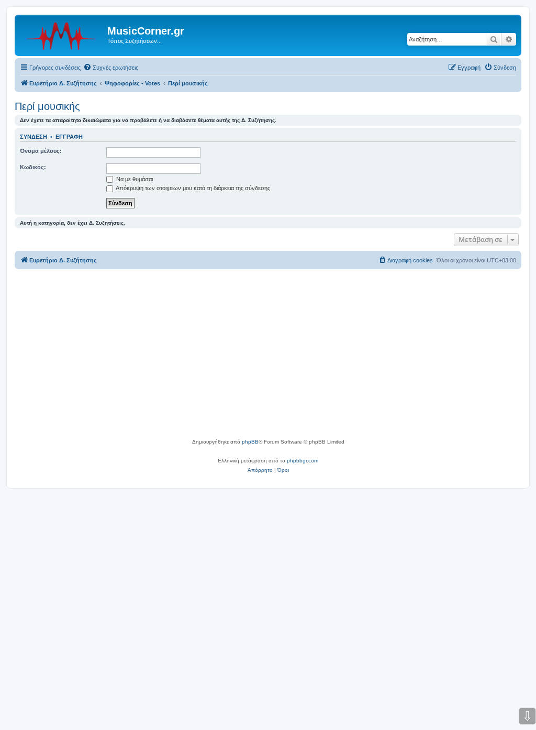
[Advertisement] (268, 358)
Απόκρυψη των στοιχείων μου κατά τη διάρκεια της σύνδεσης (192, 188)
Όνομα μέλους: (41, 151)
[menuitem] (110, 67)
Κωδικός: (33, 167)
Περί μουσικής (47, 106)
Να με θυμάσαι (134, 179)
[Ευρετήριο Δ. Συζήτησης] (62, 34)
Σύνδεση (33, 137)
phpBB (250, 442)
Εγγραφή (69, 137)
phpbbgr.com (302, 460)
